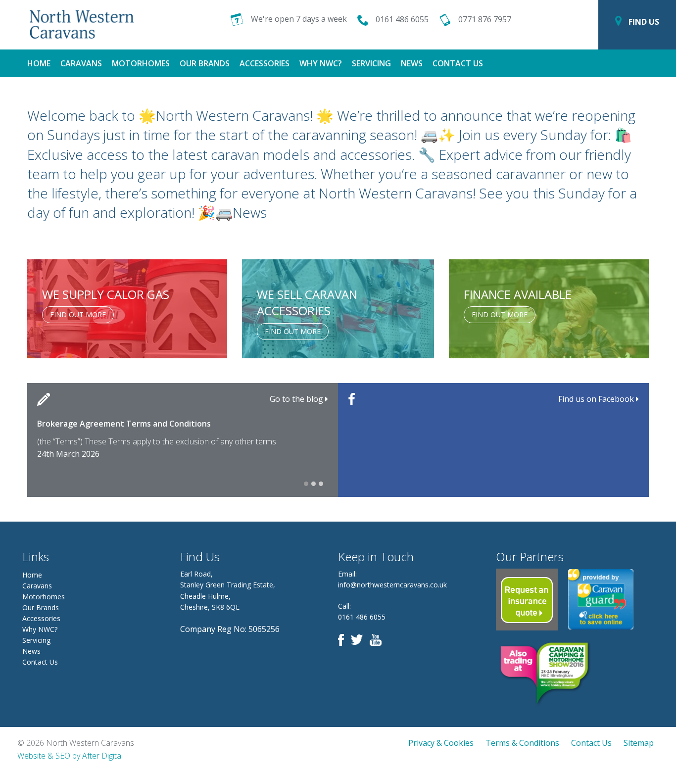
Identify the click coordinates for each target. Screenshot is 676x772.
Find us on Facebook (597, 398)
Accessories (265, 63)
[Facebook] (343, 639)
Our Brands (205, 63)
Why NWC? (320, 63)
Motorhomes (141, 63)
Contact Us (458, 63)
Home (38, 63)
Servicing (371, 63)
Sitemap (639, 742)
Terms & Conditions (522, 742)
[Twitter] (359, 639)
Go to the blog (297, 398)
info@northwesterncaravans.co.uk (392, 584)
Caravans (81, 63)
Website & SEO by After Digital (70, 755)
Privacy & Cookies (441, 742)
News (412, 63)
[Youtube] (378, 639)
